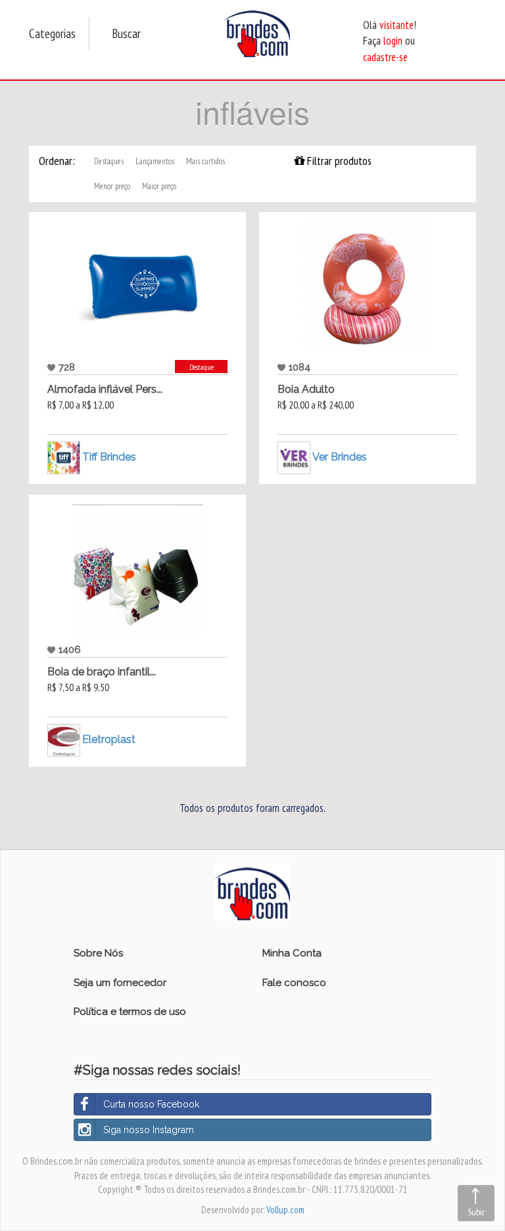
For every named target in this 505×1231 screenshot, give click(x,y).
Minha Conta (292, 953)
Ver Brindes (339, 457)
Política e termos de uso (130, 1012)
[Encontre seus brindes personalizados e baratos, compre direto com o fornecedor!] (252, 891)
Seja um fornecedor (120, 983)
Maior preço (159, 186)
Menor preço (112, 186)
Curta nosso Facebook (151, 1104)
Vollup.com (285, 1209)
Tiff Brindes (109, 457)
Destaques (109, 161)
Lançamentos (154, 161)
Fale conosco (294, 983)
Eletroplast (108, 739)
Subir (476, 1212)
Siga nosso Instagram (148, 1130)
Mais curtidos (205, 161)
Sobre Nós (98, 953)
